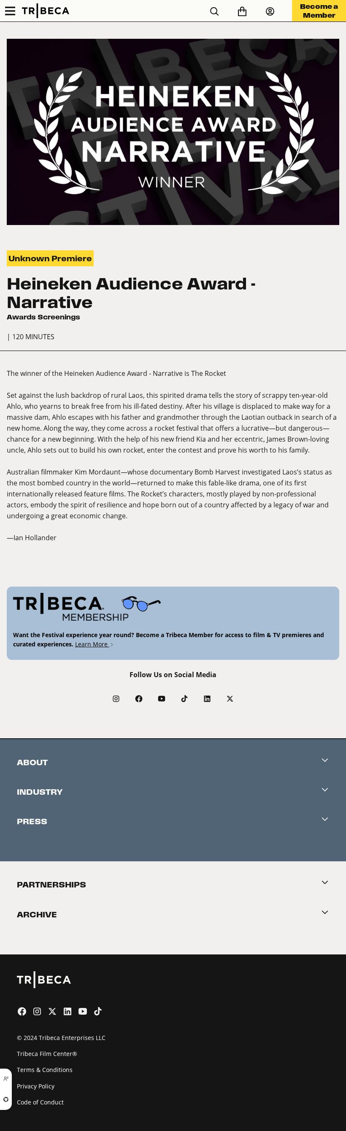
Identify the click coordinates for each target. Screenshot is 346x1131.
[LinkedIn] (207, 698)
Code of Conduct (40, 1102)
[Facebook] (138, 698)
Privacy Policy (35, 1086)
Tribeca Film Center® (47, 1054)
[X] (230, 698)
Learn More (92, 644)
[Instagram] (116, 698)
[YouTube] (161, 698)
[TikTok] (184, 698)
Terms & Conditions (45, 1070)
